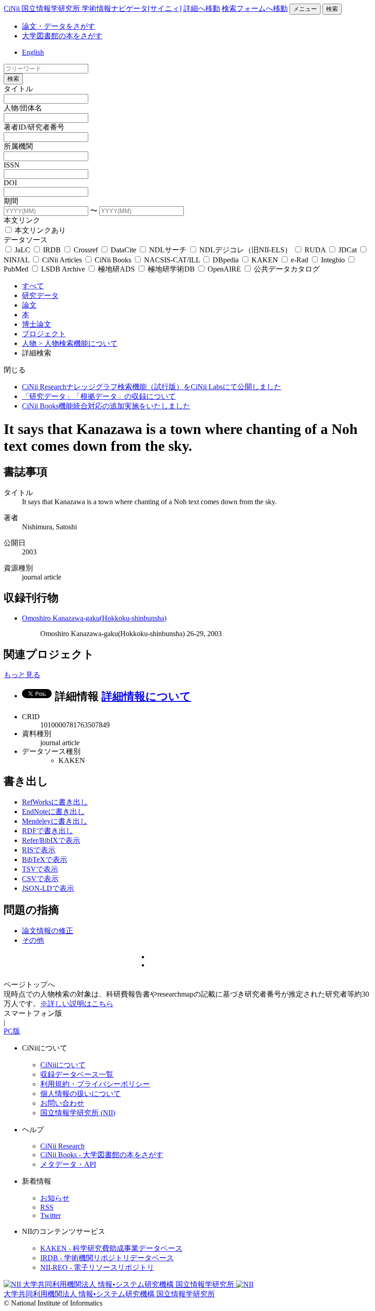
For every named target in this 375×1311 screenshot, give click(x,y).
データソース (26, 240)
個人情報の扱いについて (80, 1093)
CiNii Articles (62, 260)
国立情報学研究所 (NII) (77, 1113)
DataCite (123, 250)
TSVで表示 (40, 869)
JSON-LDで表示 (48, 888)
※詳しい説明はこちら (76, 1004)
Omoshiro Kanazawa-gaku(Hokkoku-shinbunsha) (94, 618)
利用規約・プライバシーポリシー (95, 1084)
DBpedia (226, 260)
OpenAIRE (224, 269)
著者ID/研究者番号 (34, 127)
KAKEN (265, 260)
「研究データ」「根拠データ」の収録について (99, 396)
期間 (11, 201)
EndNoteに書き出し (53, 811)
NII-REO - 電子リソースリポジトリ (97, 1267)
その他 (33, 940)
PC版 (12, 1031)
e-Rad (299, 260)
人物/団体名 (23, 108)
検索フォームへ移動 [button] (255, 8)
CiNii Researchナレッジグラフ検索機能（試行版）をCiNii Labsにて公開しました (151, 387)
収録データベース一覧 (76, 1074)
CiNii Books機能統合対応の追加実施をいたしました (106, 406)
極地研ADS (116, 269)
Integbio (333, 260)
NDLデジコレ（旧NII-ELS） (246, 250)
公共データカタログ (286, 269)
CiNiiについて (63, 1065)
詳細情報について (146, 696)
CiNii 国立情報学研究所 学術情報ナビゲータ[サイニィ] (93, 8)
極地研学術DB (171, 269)
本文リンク (22, 220)
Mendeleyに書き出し (54, 821)
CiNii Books (113, 260)
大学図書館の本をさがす (62, 36)
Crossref (86, 250)
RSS (47, 1207)
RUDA (315, 250)
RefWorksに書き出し (55, 802)
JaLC (22, 250)
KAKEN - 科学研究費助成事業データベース (111, 1248)
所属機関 (18, 146)
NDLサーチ (167, 250)
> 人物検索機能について (78, 343)
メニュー (305, 8)
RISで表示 (38, 850)
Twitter (50, 1215)
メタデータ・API (68, 1164)
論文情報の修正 (47, 931)
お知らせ (55, 1198)
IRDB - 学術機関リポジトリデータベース (107, 1258)
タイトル (18, 89)
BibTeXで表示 (44, 859)
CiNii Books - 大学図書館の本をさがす (101, 1155)
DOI (10, 183)
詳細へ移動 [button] (201, 8)
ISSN (12, 165)
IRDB (52, 250)
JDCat (348, 250)
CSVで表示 (40, 879)
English (33, 52)
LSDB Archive (63, 269)
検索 (332, 8)
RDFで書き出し (47, 831)
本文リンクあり (39, 230)
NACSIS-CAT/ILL (172, 260)
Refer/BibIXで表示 (51, 840)
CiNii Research (62, 1146)
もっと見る (22, 675)
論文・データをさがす (58, 26)
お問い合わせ (62, 1103)
